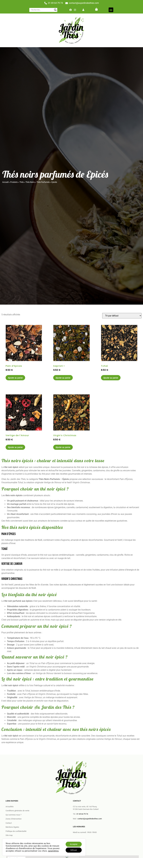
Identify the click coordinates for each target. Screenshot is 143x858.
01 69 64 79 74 (82, 814)
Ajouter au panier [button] (15, 377)
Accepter (74, 844)
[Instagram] (75, 10)
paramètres (53, 851)
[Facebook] (70, 10)
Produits (14, 182)
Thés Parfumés (43, 182)
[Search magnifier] (55, 10)
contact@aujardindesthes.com (90, 819)
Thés (21, 182)
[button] (111, 10)
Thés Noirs (30, 182)
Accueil (5, 182)
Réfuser (73, 850)
